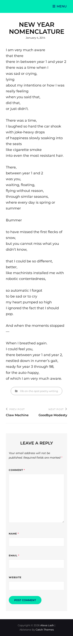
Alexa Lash (47, 625)
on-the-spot (32, 391)
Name (14, 533)
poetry (44, 391)
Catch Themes (45, 629)
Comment (17, 470)
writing (53, 391)
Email (14, 555)
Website (15, 577)
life (22, 391)
